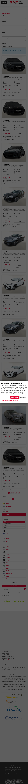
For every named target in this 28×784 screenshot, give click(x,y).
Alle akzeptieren (14, 397)
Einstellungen (23, 397)
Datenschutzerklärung (6, 400)
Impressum (15, 400)
